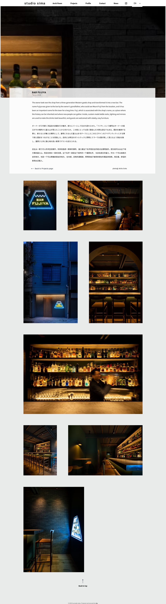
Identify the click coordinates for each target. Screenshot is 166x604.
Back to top (83, 586)
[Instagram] (126, 3)
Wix (97, 603)
